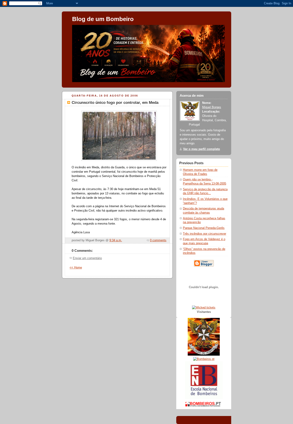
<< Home (76, 267)
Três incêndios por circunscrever (204, 233)
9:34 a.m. (115, 240)
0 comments (158, 240)
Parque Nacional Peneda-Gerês (204, 228)
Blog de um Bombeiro (103, 19)
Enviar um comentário (87, 258)
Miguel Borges (211, 107)
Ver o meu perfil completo (201, 149)
